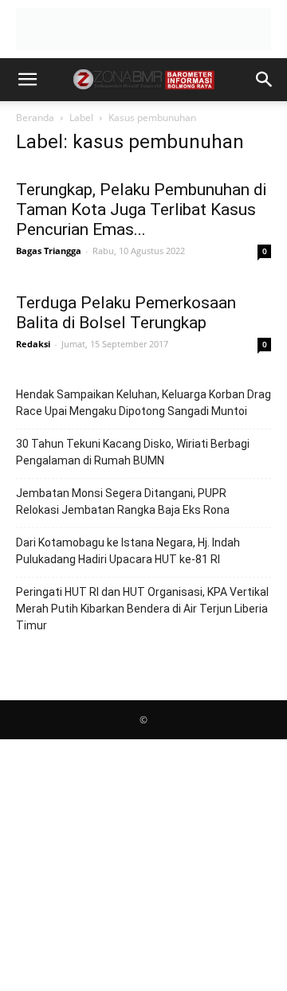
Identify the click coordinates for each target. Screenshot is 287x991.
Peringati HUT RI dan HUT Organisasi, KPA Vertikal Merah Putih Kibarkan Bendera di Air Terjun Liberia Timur (142, 609)
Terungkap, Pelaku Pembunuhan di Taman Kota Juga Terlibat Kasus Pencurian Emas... (141, 209)
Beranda (35, 117)
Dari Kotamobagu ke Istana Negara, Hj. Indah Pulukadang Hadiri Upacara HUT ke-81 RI (128, 551)
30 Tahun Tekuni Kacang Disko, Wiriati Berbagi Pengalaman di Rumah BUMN (133, 452)
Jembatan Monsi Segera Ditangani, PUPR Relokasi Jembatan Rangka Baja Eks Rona (123, 501)
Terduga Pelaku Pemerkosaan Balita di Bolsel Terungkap (126, 312)
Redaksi (33, 344)
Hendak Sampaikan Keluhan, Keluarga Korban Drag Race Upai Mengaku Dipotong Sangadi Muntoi (143, 402)
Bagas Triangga (48, 251)
